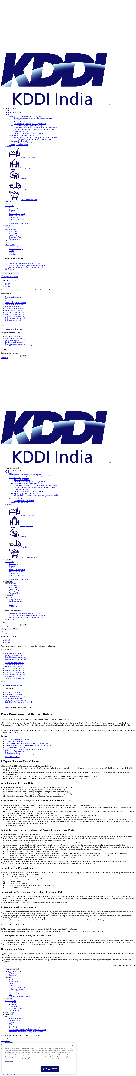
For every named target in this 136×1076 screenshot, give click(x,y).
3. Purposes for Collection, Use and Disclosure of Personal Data (26, 743)
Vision (11, 251)
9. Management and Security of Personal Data (20, 755)
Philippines (15, 318)
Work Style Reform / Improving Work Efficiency (25, 126)
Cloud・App (13, 208)
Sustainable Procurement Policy (26, 267)
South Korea (15, 303)
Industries (8, 147)
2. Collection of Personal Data (15, 741)
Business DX (13, 217)
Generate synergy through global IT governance (30, 124)
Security (12, 210)
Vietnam (14, 310)
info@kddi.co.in (13, 732)
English (7, 286)
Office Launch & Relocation (18, 141)
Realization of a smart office (23, 131)
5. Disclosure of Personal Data (15, 747)
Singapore (14, 306)
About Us (8, 241)
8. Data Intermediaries (12, 753)
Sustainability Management (24, 263)
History (11, 253)
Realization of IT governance (19, 120)
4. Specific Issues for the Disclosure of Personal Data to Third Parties (28, 745)
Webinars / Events (15, 239)
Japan (13, 297)
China (13, 299)
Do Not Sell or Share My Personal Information (50, 1069)
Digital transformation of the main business (23, 135)
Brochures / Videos (15, 237)
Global (9, 277)
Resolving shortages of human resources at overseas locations (34, 129)
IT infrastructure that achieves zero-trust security (25, 116)
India (13, 320)
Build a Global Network (22, 122)
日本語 (7, 284)
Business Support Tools (17, 219)
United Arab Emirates (18, 346)
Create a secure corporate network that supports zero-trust (33, 118)
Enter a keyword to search (9, 353)
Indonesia (14, 314)
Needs (7, 114)
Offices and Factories (16, 216)
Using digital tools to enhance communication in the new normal (35, 127)
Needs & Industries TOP (13, 112)
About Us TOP (10, 245)
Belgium (14, 342)
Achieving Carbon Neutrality (19, 145)
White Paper (13, 235)
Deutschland (15, 340)
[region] (39, 1058)
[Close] (2, 275)
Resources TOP (10, 229)
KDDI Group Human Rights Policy (27, 265)
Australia (14, 322)
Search (3, 623)
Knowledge (13, 231)
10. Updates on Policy (12, 757)
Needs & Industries (11, 108)
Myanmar (14, 312)
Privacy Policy (9, 1061)
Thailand (14, 308)
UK (12, 336)
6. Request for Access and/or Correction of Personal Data (24, 749)
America (14, 329)
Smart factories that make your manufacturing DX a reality (33, 139)
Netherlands (15, 344)
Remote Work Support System (19, 223)
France (13, 338)
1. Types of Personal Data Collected (17, 740)
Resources (8, 225)
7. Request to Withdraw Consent (16, 751)
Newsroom (13, 254)
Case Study (13, 233)
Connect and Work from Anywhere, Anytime (29, 133)
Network (12, 212)
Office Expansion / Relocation (24, 143)
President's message (16, 249)
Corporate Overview (16, 247)
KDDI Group (9, 269)
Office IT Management (17, 214)
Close (7, 110)
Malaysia (14, 316)
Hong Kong (15, 301)
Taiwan (14, 305)
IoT (10, 221)
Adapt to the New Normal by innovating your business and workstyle (37, 137)
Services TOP (9, 206)
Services (8, 202)
